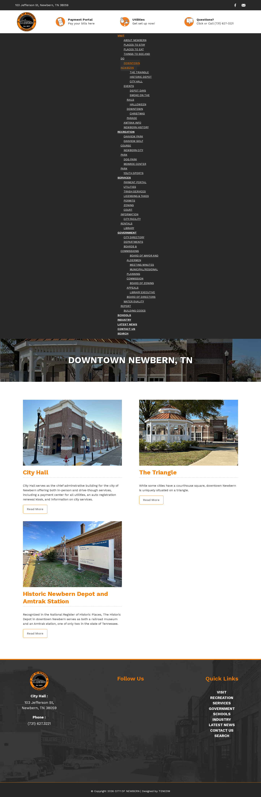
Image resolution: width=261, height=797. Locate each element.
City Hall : (39, 696)
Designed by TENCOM (156, 791)
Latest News (222, 725)
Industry (221, 719)
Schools (222, 714)
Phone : (39, 717)
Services (222, 703)
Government (222, 708)
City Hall (35, 472)
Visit (222, 692)
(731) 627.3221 (39, 723)
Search (221, 736)
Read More (35, 509)
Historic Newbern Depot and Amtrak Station (65, 597)
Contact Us (221, 730)
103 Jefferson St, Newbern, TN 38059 (41, 5)
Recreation (221, 698)
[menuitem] (121, 35)
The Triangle (158, 472)
